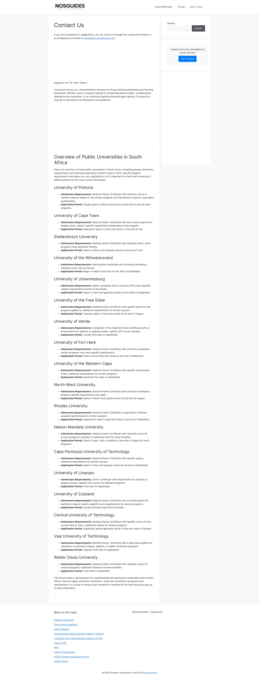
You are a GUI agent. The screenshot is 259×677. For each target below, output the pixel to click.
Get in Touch (196, 7)
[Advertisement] (104, 62)
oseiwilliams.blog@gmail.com (99, 38)
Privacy (181, 7)
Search (171, 23)
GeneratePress (150, 672)
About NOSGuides (163, 7)
